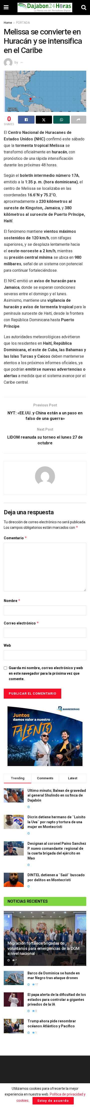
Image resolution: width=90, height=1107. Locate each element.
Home (8, 22)
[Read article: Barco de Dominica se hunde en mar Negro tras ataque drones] (14, 978)
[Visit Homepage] (45, 7)
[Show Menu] (6, 7)
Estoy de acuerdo (53, 1101)
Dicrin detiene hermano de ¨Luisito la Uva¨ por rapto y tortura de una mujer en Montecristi (57, 822)
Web (7, 645)
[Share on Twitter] (44, 120)
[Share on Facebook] (26, 120)
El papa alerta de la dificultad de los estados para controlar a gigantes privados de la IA (57, 999)
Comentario (15, 538)
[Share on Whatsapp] (61, 120)
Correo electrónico (21, 623)
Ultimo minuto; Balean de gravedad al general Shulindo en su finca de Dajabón (57, 795)
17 (36, 984)
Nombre (12, 600)
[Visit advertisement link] (45, 735)
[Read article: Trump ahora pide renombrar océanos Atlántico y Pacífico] (14, 1026)
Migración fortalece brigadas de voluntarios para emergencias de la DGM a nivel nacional (44, 948)
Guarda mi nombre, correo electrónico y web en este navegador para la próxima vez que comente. (46, 673)
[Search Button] (83, 7)
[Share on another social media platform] (78, 120)
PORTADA (23, 22)
